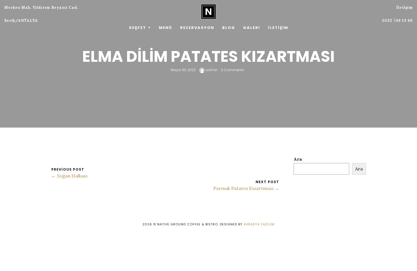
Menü (165, 27)
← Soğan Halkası (69, 176)
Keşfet (137, 27)
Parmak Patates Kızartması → (246, 188)
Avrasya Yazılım (259, 224)
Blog (228, 27)
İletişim (278, 27)
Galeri (251, 27)
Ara (298, 159)
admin (211, 69)
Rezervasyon (197, 27)
